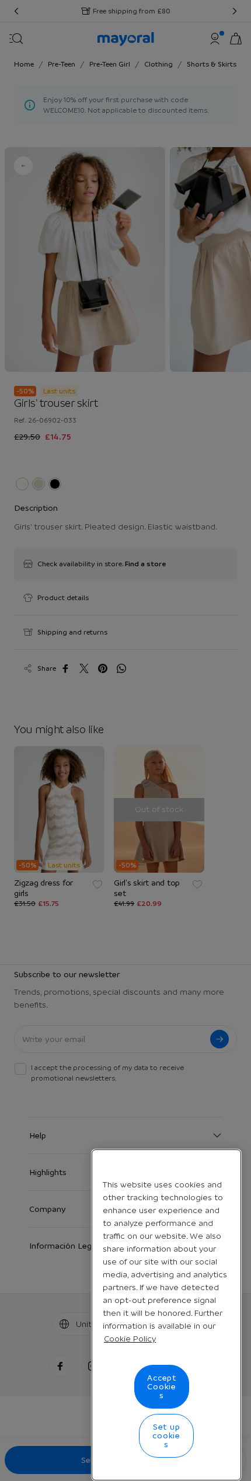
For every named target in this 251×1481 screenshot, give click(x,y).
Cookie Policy (130, 1338)
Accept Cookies (161, 1386)
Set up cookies (166, 1435)
